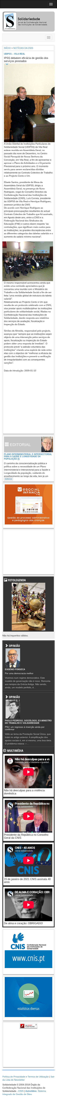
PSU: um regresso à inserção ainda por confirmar (24, 728)
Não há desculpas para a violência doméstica (24, 792)
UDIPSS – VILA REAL (14, 54)
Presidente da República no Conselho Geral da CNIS (26, 836)
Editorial (8, 479)
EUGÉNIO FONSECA (15, 669)
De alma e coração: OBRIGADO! (23, 923)
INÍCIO (7, 48)
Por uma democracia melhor (19, 673)
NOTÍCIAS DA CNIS (23, 48)
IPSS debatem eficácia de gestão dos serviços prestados (26, 60)
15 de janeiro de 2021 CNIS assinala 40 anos (27, 881)
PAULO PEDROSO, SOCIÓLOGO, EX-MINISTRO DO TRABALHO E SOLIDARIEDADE (28, 721)
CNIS (20, 1091)
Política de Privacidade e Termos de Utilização (25, 1076)
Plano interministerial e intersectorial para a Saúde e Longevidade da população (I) (28, 456)
